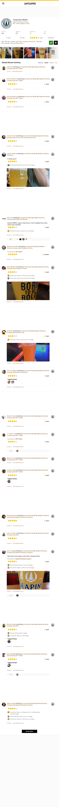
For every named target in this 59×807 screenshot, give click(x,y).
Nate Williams (11, 267)
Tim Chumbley (11, 370)
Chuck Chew (11, 416)
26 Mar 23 (9, 188)
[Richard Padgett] (17, 451)
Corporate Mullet (26, 67)
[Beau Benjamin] (17, 595)
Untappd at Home (26, 248)
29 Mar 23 (9, 106)
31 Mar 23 (9, 89)
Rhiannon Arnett (12, 246)
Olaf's (17, 535)
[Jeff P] (26, 239)
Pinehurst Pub (19, 332)
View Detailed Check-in (17, 71)
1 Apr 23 (9, 71)
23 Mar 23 (9, 462)
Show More (19, 43)
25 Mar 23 (9, 363)
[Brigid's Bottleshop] (17, 239)
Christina (10, 331)
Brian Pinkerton (12, 79)
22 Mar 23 (9, 543)
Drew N (9, 217)
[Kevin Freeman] (20, 239)
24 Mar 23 (9, 446)
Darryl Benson (11, 515)
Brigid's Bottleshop (21, 219)
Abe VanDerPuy (12, 96)
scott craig (10, 551)
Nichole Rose (11, 624)
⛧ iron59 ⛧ (11, 433)
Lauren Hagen (11, 153)
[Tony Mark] (23, 239)
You (56, 62)
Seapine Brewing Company (21, 22)
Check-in (51, 43)
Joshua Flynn (11, 136)
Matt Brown (11, 458)
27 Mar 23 (9, 146)
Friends (51, 62)
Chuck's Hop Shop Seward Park (25, 137)
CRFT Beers (19, 68)
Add (56, 43)
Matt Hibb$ (10, 654)
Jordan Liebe (11, 470)
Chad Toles (10, 703)
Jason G (9, 67)
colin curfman (11, 533)
